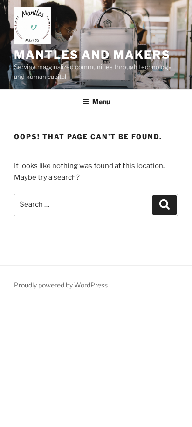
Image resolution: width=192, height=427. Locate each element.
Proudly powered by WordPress (61, 285)
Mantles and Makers (92, 55)
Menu (101, 101)
